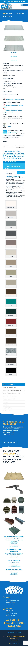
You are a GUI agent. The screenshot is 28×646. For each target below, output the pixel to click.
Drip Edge (14, 573)
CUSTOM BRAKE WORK (14, 570)
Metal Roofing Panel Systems (14, 538)
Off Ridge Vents (14, 546)
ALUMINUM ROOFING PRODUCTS (14, 550)
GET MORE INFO (10, 442)
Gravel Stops (14, 541)
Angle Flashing (14, 542)
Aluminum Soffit (14, 557)
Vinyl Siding (14, 565)
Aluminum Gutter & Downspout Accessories (14, 555)
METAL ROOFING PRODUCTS (14, 537)
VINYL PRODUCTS (14, 560)
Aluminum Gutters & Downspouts (14, 553)
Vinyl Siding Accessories (14, 566)
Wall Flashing (14, 572)
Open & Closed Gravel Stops (10, 396)
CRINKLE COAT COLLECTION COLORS (12, 167)
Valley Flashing (14, 574)
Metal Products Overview (9, 387)
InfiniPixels (16, 643)
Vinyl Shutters (14, 564)
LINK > (9, 126)
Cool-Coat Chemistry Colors (13, 176)
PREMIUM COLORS (10, 164)
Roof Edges (6, 402)
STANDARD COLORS (10, 161)
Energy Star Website (13, 132)
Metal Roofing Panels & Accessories (12, 390)
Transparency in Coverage (14, 632)
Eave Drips (5, 405)
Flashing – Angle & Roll (9, 399)
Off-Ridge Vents (7, 410)
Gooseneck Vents (7, 408)
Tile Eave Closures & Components (11, 393)
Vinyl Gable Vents (14, 562)
